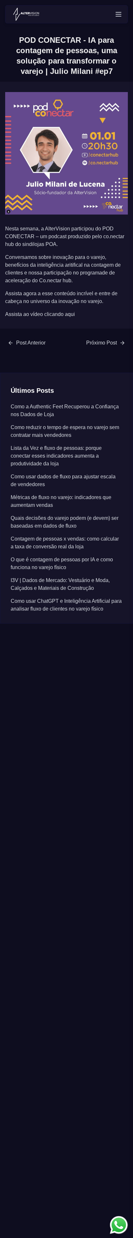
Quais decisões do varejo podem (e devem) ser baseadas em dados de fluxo (64, 522)
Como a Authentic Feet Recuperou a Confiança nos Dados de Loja (65, 410)
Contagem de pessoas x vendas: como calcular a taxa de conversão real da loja (65, 542)
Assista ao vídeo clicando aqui (40, 314)
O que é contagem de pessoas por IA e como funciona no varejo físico (62, 563)
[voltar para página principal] (26, 14)
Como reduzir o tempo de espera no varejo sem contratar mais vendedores (65, 431)
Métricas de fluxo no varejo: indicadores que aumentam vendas (61, 501)
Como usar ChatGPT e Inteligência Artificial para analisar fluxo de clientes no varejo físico (66, 605)
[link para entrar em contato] (118, 1225)
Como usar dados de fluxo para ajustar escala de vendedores (63, 480)
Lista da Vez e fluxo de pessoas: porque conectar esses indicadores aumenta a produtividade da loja (56, 455)
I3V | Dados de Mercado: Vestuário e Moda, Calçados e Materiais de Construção (60, 584)
